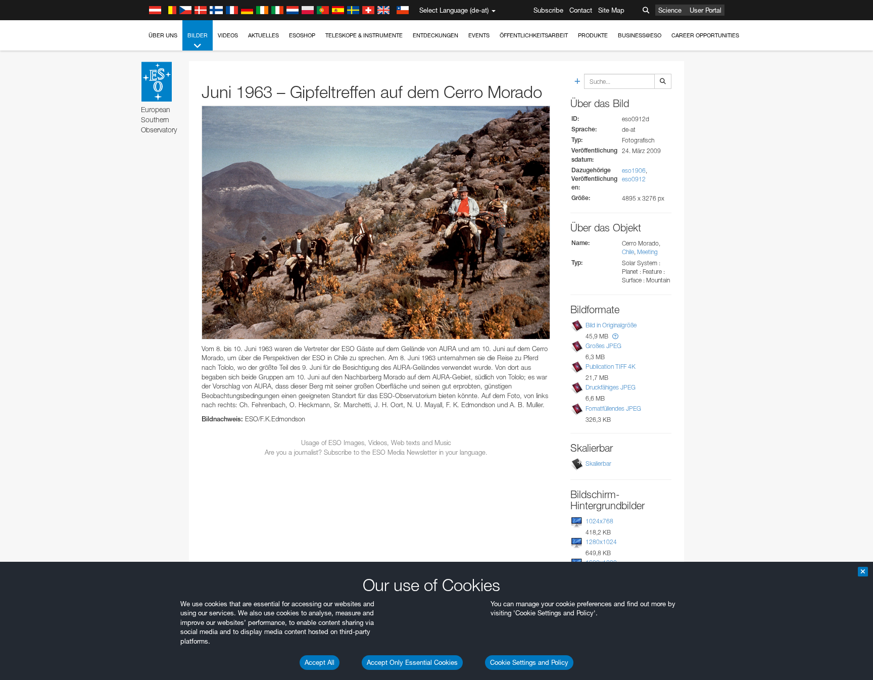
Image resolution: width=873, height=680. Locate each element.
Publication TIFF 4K (611, 366)
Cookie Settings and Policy (529, 662)
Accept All (319, 662)
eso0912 (634, 179)
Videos (228, 35)
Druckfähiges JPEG (611, 387)
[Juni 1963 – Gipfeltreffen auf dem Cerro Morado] (376, 222)
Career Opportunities (705, 35)
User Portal (705, 10)
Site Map (611, 10)
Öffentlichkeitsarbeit (534, 35)
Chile (628, 252)
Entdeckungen (435, 35)
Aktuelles (263, 35)
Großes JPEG (603, 346)
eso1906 (634, 170)
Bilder (197, 35)
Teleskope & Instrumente (364, 35)
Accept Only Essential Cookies (412, 662)
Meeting (647, 252)
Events (479, 35)
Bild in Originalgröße (611, 325)
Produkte (593, 35)
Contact (580, 10)
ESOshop (302, 35)
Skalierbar (598, 463)
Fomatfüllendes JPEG (613, 408)
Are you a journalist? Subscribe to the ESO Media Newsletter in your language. (376, 452)
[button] (615, 336)
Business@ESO (639, 35)
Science (670, 10)
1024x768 (599, 521)
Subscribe (548, 10)
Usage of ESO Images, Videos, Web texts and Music (376, 443)
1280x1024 (601, 542)
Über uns (163, 35)
